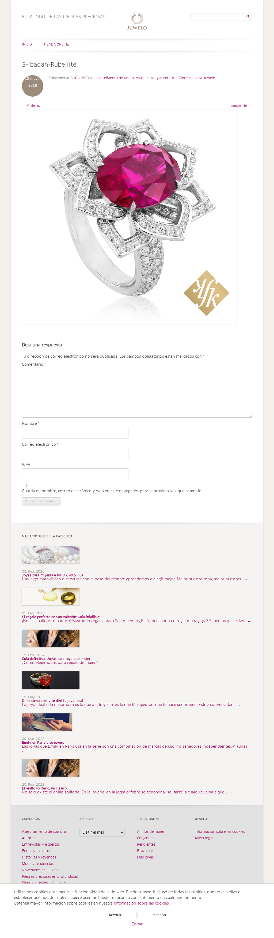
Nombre (30, 424)
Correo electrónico (40, 445)
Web (26, 465)
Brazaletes (145, 851)
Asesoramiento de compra (44, 832)
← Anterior (32, 106)
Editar (137, 924)
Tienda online (56, 44)
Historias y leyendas (39, 857)
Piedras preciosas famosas (44, 883)
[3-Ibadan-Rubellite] (129, 216)
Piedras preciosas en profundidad (50, 877)
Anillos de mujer (151, 832)
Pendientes (146, 844)
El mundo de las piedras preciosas (137, 22)
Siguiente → (241, 106)
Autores (28, 838)
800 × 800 (79, 78)
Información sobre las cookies (220, 832)
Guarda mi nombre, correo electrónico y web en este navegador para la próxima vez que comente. (112, 491)
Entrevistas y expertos (41, 844)
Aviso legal (204, 838)
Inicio (27, 44)
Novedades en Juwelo (40, 870)
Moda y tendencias (38, 864)
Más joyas (145, 857)
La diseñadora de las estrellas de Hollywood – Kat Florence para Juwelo (154, 78)
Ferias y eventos (36, 851)
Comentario (34, 364)
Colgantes (145, 838)
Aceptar (115, 915)
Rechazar (159, 915)
